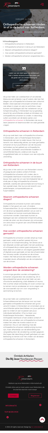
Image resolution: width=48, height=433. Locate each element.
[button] (42, 4)
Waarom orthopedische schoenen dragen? (21, 50)
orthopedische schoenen (13, 120)
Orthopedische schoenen (35, 32)
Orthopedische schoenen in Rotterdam (19, 44)
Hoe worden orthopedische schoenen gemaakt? (23, 53)
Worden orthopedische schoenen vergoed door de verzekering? (25, 56)
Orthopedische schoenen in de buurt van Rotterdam (25, 47)
